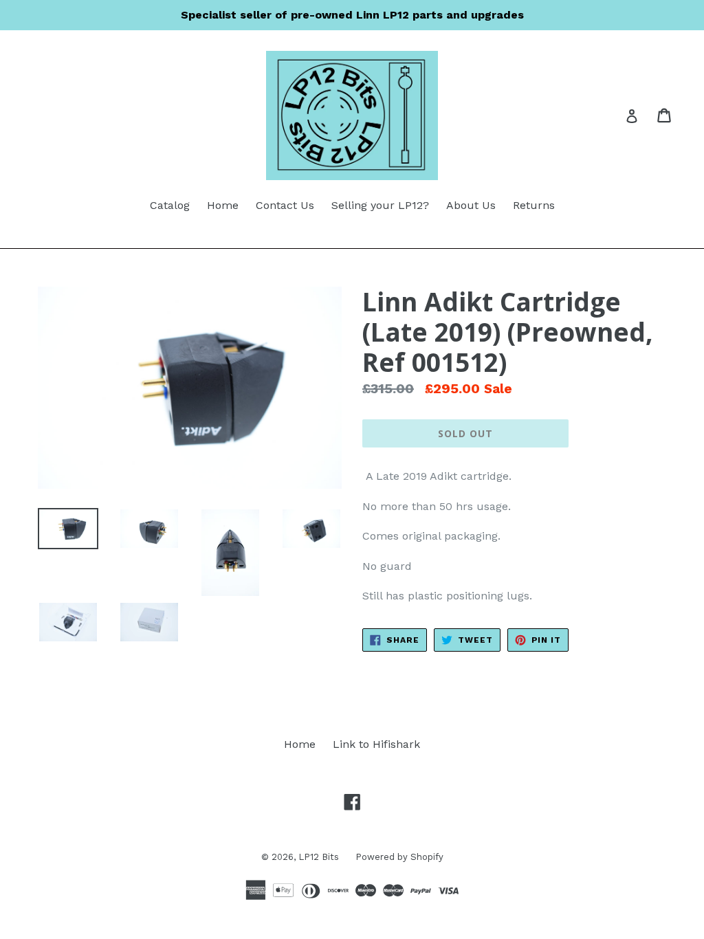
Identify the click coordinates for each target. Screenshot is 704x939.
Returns (534, 205)
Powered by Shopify (399, 857)
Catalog (170, 205)
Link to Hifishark (376, 744)
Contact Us (285, 205)
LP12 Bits (320, 857)
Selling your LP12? (380, 205)
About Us (471, 205)
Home (223, 205)
